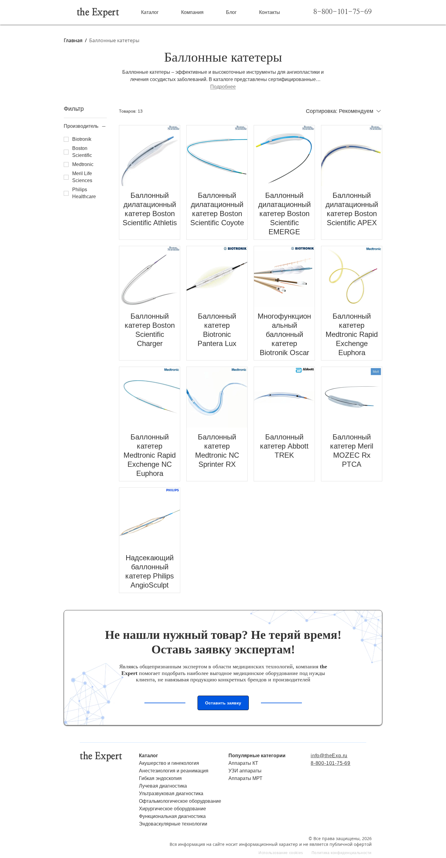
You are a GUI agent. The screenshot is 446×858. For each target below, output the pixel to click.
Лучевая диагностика (163, 785)
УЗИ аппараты (245, 770)
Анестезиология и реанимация (173, 770)
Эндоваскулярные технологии (173, 823)
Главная (73, 40)
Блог (231, 12)
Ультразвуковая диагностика (171, 793)
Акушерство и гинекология (169, 763)
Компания (192, 12)
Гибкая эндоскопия (160, 778)
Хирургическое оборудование (172, 808)
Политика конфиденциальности (342, 853)
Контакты (269, 12)
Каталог (150, 12)
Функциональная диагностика (172, 816)
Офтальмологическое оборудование (180, 801)
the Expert (98, 12)
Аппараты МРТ (245, 778)
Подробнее (223, 86)
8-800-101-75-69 (342, 11)
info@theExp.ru (329, 755)
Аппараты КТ (243, 763)
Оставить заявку (223, 702)
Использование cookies (280, 853)
